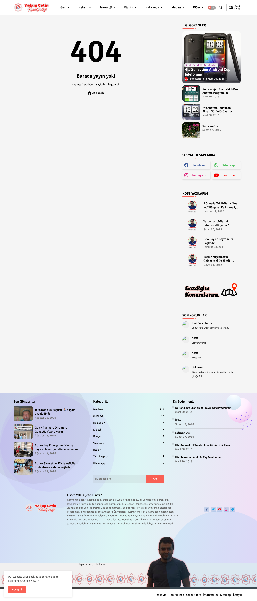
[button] (212, 8)
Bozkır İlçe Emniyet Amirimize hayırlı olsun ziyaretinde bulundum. (57, 447)
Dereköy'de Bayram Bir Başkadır (218, 241)
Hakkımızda (176, 595)
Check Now (29, 581)
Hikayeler (128, 423)
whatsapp (229, 165)
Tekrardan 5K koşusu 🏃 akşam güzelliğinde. (55, 412)
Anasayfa (161, 595)
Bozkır (128, 449)
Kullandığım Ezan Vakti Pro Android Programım (220, 91)
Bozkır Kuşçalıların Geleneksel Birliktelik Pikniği (217, 259)
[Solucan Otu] (191, 130)
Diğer (196, 7)
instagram (199, 175)
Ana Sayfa (95, 93)
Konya (128, 436)
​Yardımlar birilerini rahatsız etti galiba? (216, 223)
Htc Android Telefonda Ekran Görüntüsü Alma (217, 109)
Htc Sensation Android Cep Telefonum (198, 457)
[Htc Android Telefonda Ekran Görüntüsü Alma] (191, 112)
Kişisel (128, 429)
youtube (229, 175)
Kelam (83, 7)
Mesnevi (128, 416)
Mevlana (128, 409)
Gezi (63, 7)
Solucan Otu (210, 126)
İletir (178, 420)
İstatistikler (210, 595)
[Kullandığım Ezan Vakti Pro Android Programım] (191, 93)
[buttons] (206, 509)
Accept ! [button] (17, 589)
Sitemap (225, 595)
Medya (176, 7)
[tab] (65, 7)
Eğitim (128, 7)
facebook (199, 165)
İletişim (238, 595)
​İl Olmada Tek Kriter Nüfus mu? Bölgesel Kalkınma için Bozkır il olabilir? (221, 205)
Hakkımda (152, 7)
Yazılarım (128, 443)
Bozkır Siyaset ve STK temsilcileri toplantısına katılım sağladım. (56, 465)
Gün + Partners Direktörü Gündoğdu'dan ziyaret (51, 429)
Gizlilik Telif (193, 595)
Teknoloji (106, 7)
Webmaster (128, 463)
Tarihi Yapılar (128, 456)
